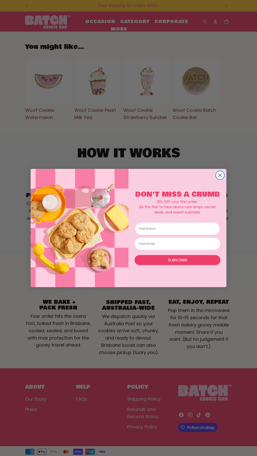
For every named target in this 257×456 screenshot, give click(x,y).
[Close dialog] (220, 175)
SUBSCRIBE (177, 260)
